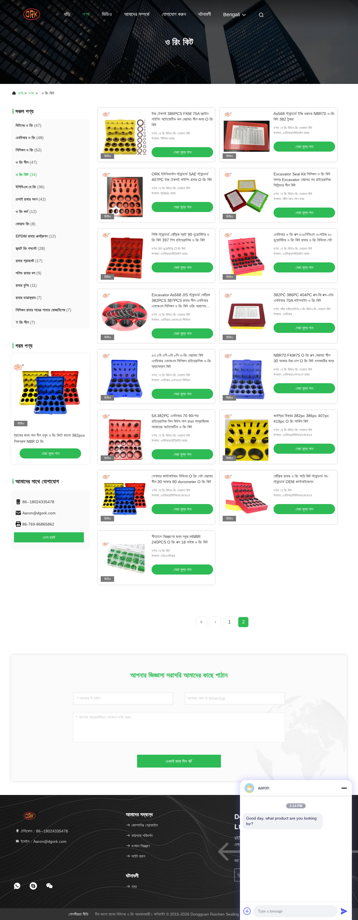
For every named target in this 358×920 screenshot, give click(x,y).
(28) (30, 248)
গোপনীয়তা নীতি (78, 914)
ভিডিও (107, 14)
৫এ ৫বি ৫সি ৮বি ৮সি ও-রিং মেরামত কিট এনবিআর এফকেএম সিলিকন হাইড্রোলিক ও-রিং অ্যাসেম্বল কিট (181, 361)
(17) (29, 260)
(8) (26, 224)
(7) (29, 297)
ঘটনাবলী (204, 14)
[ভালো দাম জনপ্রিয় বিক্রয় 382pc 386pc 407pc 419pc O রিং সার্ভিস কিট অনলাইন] (247, 437)
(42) (31, 199)
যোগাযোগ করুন (174, 14)
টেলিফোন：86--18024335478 (44, 831)
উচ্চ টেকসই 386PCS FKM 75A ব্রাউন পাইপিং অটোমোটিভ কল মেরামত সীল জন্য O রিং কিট (182, 119)
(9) (28, 273)
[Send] (344, 911)
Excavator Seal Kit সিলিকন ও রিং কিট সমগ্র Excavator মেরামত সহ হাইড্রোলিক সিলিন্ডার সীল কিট (302, 179)
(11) (26, 285)
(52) (29, 150)
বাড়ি (67, 14)
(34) (26, 174)
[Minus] (344, 788)
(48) (30, 137)
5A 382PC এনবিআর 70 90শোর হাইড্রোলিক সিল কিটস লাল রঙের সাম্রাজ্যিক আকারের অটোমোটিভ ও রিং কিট (180, 421)
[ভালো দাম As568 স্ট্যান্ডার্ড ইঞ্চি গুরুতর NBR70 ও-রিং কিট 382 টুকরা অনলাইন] (247, 135)
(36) (30, 187)
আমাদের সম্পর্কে (136, 14)
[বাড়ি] (34, 14)
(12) (26, 211)
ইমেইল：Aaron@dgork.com (43, 841)
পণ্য (86, 14)
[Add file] (247, 911)
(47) (28, 125)
